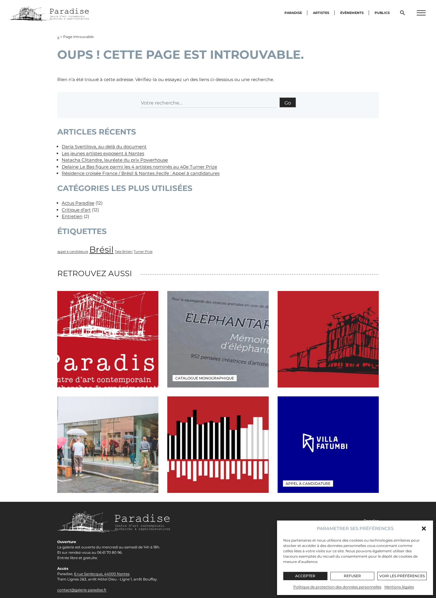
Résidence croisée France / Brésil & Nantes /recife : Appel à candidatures (140, 173)
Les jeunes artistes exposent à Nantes (103, 153)
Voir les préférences (402, 576)
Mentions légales (399, 587)
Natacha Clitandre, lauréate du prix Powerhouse (115, 160)
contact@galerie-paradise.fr (81, 590)
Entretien (72, 216)
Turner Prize (143, 252)
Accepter (305, 576)
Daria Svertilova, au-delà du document (104, 146)
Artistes (321, 13)
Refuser (352, 576)
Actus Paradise (78, 203)
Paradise (293, 13)
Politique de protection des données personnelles (337, 587)
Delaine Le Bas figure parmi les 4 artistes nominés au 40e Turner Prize (139, 167)
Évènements (352, 13)
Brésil (101, 249)
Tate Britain (124, 252)
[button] (424, 528)
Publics (382, 13)
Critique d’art (76, 210)
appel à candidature (72, 252)
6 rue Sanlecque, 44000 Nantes (102, 574)
